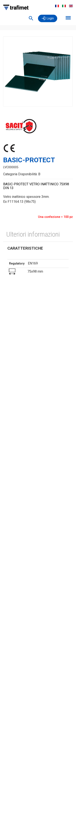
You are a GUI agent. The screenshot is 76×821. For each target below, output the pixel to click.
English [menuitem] (71, 6)
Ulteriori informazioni (33, 234)
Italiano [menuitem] (64, 6)
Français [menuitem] (57, 6)
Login (50, 18)
